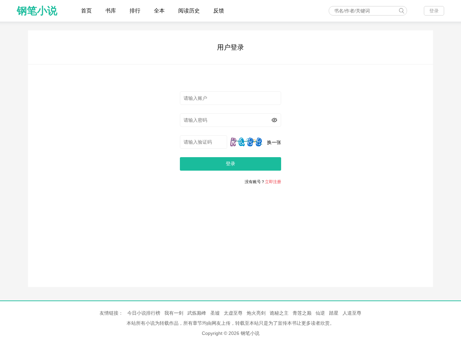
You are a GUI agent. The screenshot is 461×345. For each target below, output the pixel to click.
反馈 (218, 10)
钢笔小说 (37, 10)
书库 (110, 10)
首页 (86, 10)
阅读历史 (189, 10)
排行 (135, 10)
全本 (159, 10)
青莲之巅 (302, 313)
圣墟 (215, 313)
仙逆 (320, 313)
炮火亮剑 (256, 313)
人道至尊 (352, 313)
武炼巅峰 (196, 313)
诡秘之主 (279, 313)
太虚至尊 (233, 313)
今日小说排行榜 (143, 313)
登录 (434, 10)
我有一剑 (173, 313)
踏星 (333, 313)
